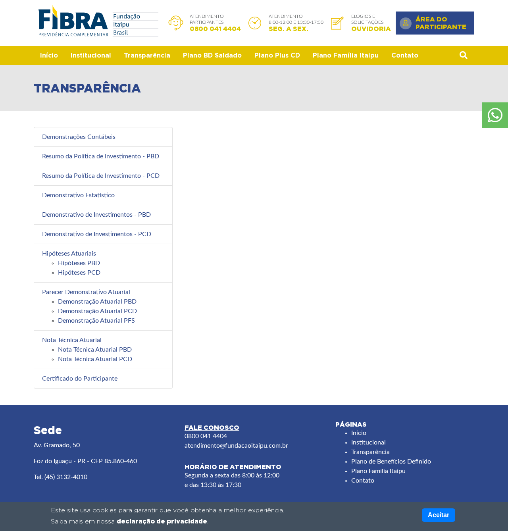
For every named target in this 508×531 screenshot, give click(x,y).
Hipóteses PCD (79, 272)
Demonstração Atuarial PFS (96, 320)
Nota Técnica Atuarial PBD (95, 349)
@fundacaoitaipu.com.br (254, 445)
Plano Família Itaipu (346, 55)
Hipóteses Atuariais (69, 253)
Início (49, 55)
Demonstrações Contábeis (78, 137)
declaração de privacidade (162, 521)
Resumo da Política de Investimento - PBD (100, 156)
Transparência (147, 55)
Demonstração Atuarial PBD (97, 301)
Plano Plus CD (277, 55)
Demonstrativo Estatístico (78, 195)
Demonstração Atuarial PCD (97, 311)
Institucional (91, 55)
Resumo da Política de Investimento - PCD (101, 176)
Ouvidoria (371, 28)
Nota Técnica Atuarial (72, 340)
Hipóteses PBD (79, 263)
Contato (404, 55)
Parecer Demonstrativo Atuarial (86, 292)
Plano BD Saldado (212, 55)
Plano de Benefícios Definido (391, 461)
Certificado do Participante (79, 378)
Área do (441, 22)
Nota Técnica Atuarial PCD (95, 359)
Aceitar (438, 515)
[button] (463, 55)
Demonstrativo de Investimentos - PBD (96, 215)
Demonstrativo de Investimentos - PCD (96, 234)
